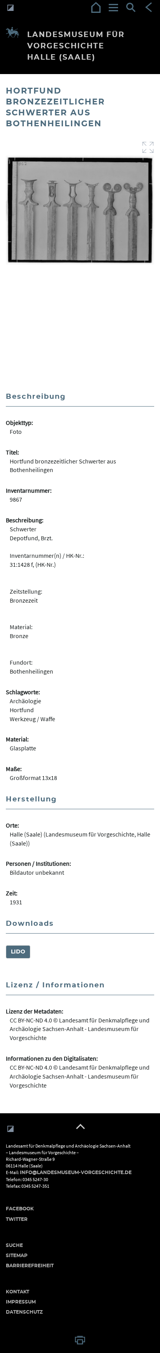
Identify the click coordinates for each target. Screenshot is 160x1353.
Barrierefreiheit (30, 1265)
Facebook (20, 1208)
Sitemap (17, 1255)
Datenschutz (24, 1312)
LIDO (18, 952)
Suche (14, 1245)
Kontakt (17, 1291)
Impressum (21, 1302)
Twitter (17, 1219)
